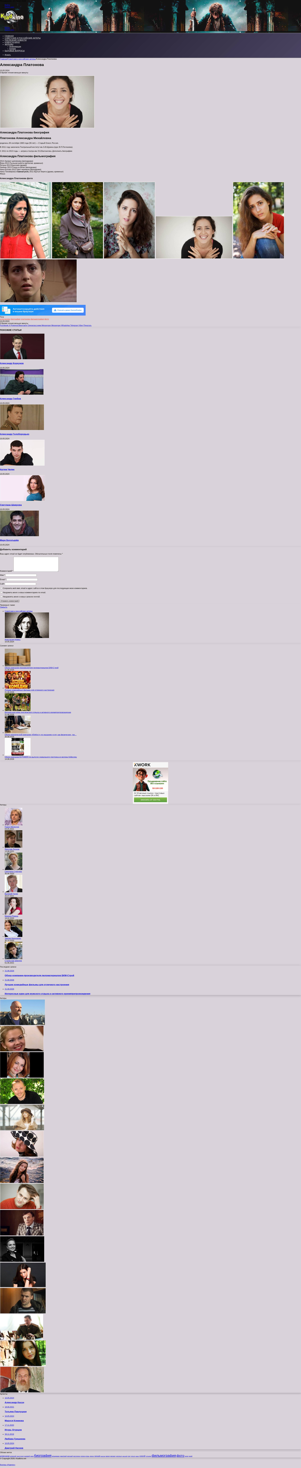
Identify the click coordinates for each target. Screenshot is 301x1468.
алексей (13, 1456)
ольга (133, 1456)
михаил (113, 1456)
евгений (70, 1456)
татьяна (148, 1456)
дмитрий (63, 1456)
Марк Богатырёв (9, 540)
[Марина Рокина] (13, 914)
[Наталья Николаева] (23, 1366)
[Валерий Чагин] (13, 892)
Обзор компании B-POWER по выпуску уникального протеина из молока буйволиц (41, 757)
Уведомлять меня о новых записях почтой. (21, 597)
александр (5, 1456)
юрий (190, 1456)
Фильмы (9, 44)
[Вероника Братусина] (22, 1182)
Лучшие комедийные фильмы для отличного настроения (29, 690)
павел (137, 1456)
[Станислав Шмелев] (13, 959)
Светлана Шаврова (11, 505)
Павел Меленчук (12, 827)
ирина (92, 1456)
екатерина (76, 1456)
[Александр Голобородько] (22, 430)
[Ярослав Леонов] (13, 847)
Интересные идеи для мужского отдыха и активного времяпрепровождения (38, 712)
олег (129, 1456)
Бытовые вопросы (15, 51)
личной (97, 1456)
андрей (27, 1456)
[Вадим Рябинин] (21, 1339)
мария (108, 1456)
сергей (142, 1456)
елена (83, 1456)
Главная (3, 59)
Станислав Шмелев (13, 961)
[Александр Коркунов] (22, 359)
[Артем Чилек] (22, 465)
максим (103, 1456)
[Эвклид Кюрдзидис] (13, 936)
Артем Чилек (7, 469)
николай (124, 1456)
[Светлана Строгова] (13, 869)
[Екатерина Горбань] (22, 1130)
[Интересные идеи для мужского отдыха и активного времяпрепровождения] (18, 710)
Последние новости (16, 40)
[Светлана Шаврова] (22, 500)
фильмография (37, 319)
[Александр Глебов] (22, 394)
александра (5, 319)
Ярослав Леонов (12, 849)
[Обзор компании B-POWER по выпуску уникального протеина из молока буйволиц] (18, 755)
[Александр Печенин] (22, 1103)
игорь (87, 1456)
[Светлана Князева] (22, 1077)
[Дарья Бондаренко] (23, 1287)
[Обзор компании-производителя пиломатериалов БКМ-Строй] (18, 666)
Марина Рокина (11, 916)
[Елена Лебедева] (22, 1051)
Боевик (12, 49)
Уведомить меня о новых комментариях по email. (24, 592)
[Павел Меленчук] (13, 825)
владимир (56, 1456)
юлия (186, 1456)
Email (3, 579)
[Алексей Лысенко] (23, 1313)
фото (46, 319)
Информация (15, 47)
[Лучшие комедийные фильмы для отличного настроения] (18, 688)
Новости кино (12, 42)
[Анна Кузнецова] (22, 1261)
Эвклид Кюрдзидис (13, 938)
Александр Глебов (10, 398)
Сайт (2, 584)
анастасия (20, 1456)
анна (32, 1456)
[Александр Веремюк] (22, 1025)
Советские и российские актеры (23, 38)
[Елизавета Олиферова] (22, 1156)
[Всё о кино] (12, 24)
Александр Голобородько (14, 434)
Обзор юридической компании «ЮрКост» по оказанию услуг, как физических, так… (41, 735)
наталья (119, 1456)
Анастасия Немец (12, 640)
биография (15, 319)
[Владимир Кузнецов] (22, 1235)
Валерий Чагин (11, 894)
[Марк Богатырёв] (19, 536)
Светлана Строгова (13, 872)
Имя (2, 575)
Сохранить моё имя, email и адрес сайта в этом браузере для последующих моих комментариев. (45, 588)
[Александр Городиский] (22, 1209)
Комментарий (6, 571)
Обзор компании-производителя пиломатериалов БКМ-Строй (31, 668)
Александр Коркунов (12, 363)
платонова (25, 319)
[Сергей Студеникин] (22, 1392)
